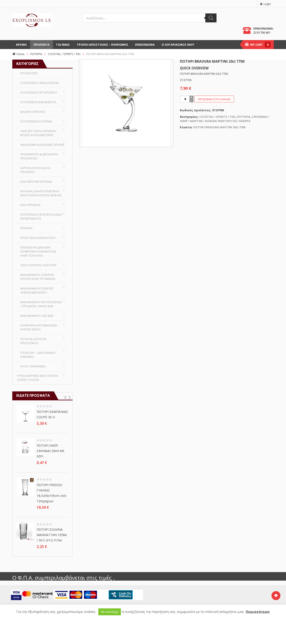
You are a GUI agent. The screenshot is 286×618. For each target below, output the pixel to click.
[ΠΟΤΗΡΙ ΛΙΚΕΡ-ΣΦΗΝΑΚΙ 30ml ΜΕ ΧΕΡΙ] (25, 447)
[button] (65, 397)
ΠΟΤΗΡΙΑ (36, 54)
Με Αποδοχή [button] (109, 612)
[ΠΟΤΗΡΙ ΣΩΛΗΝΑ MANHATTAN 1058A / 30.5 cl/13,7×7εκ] (25, 531)
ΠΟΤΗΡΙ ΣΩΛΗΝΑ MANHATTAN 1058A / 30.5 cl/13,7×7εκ (52, 534)
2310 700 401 (261, 32)
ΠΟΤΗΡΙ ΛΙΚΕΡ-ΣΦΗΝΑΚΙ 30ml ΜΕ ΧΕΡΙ (50, 450)
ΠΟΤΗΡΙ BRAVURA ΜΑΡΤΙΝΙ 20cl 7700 (219, 127)
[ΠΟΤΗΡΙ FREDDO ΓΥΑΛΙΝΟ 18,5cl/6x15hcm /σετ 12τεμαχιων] (25, 486)
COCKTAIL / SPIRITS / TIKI (64, 54)
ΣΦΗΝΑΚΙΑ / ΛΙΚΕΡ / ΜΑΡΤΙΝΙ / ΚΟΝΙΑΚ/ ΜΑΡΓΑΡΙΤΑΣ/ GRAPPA (224, 119)
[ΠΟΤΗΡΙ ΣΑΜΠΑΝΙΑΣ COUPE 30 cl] (25, 413)
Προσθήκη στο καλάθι (214, 99)
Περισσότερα (257, 611)
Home (21, 54)
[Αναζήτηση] (211, 17)
